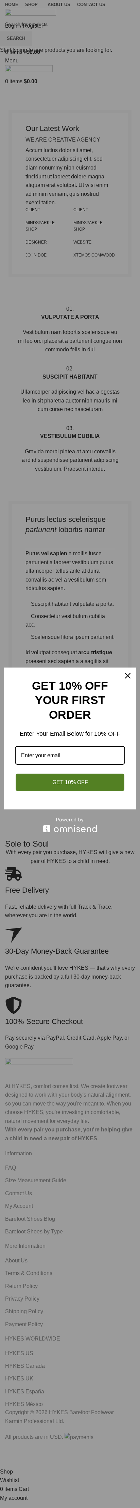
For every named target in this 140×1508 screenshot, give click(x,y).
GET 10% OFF (70, 782)
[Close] (128, 676)
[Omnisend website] (70, 824)
